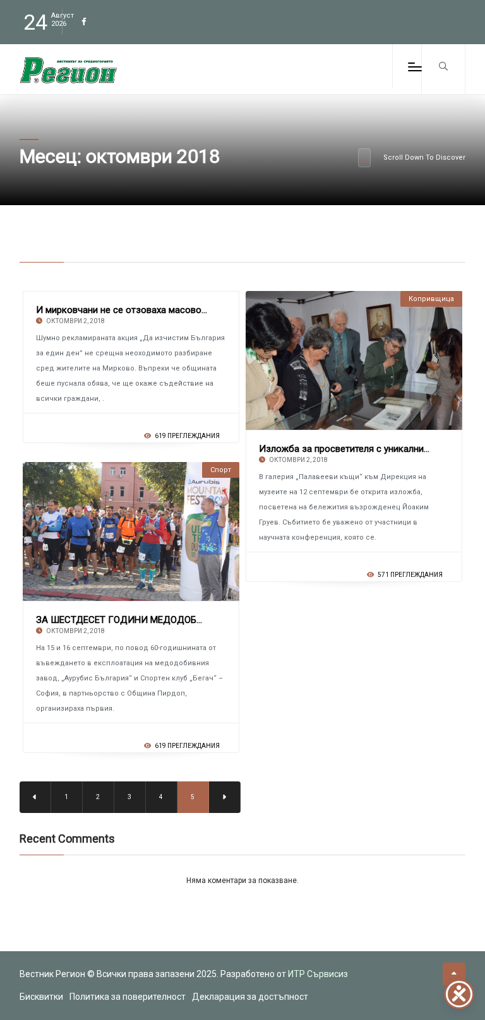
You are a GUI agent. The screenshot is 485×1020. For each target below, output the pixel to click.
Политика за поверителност (127, 997)
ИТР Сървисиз (318, 974)
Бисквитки (41, 997)
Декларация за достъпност (250, 997)
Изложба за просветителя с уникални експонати (365, 448)
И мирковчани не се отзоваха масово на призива (144, 310)
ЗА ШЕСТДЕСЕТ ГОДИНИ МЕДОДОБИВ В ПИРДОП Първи (163, 620)
